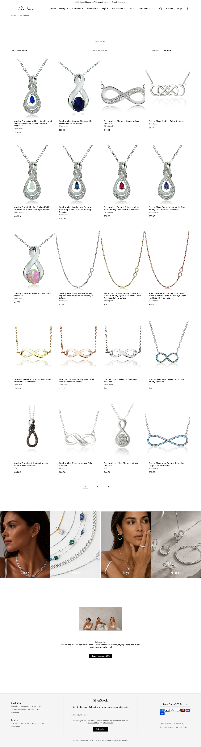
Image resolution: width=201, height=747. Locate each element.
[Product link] (33, 96)
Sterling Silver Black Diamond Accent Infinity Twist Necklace (31, 464)
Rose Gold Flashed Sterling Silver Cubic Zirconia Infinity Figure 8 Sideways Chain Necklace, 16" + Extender (167, 295)
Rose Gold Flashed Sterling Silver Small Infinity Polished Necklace (76, 380)
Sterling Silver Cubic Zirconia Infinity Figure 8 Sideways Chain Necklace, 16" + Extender (77, 295)
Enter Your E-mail (79, 715)
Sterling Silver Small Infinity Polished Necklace (120, 380)
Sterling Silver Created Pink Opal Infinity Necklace (32, 294)
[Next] (115, 486)
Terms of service (167, 727)
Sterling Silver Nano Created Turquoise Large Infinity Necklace (166, 464)
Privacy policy (178, 724)
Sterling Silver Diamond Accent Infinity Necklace (121, 122)
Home (13, 15)
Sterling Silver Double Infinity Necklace (166, 121)
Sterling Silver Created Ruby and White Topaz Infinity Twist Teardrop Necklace (121, 208)
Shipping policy (182, 727)
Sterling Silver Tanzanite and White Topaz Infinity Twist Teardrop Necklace (167, 208)
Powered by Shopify (120, 740)
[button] (160, 8)
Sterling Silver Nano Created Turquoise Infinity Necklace (166, 380)
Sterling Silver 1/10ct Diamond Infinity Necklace (121, 464)
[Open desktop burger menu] (13, 8)
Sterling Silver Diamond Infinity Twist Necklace (76, 464)
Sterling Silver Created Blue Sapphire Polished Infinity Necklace (76, 122)
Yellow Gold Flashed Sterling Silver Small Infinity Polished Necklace (32, 380)
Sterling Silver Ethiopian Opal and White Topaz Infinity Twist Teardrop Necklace (32, 208)
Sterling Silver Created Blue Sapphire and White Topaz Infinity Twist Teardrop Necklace (33, 123)
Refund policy (165, 724)
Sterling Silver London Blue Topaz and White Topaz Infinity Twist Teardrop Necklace (76, 209)
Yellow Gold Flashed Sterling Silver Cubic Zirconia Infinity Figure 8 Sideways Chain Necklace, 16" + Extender (122, 295)
